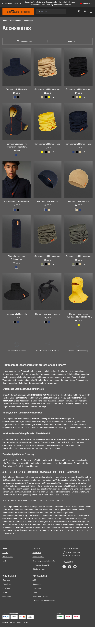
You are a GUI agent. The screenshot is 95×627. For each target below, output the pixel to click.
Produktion (6, 584)
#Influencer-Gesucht (41, 565)
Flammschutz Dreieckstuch (16, 201)
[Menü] (91, 11)
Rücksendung (7, 557)
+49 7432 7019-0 (72, 552)
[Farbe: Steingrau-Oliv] (42, 264)
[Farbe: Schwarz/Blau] (16, 267)
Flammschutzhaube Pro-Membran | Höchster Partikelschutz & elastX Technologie (16, 145)
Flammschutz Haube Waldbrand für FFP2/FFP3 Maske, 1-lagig (78, 315)
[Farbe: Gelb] (49, 97)
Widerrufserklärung (40, 596)
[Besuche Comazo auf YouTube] (75, 566)
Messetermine (38, 557)
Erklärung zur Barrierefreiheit (44, 600)
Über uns (6, 580)
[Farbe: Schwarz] (18, 97)
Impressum (37, 588)
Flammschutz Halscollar (16, 89)
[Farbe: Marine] (15, 97)
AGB (34, 580)
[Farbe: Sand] (42, 97)
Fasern (5, 592)
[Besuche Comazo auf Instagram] (69, 566)
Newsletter (37, 553)
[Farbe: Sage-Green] (73, 264)
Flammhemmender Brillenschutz (16, 257)
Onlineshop (6, 596)
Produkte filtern (26, 41)
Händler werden (39, 569)
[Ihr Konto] (78, 11)
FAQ (4, 561)
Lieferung (36, 592)
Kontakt (5, 553)
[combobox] (52, 11)
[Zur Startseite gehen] (18, 12)
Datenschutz (37, 584)
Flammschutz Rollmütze (47, 201)
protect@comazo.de (13, 3)
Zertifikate (6, 588)
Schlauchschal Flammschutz (47, 89)
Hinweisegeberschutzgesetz (44, 561)
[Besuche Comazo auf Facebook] (64, 566)
